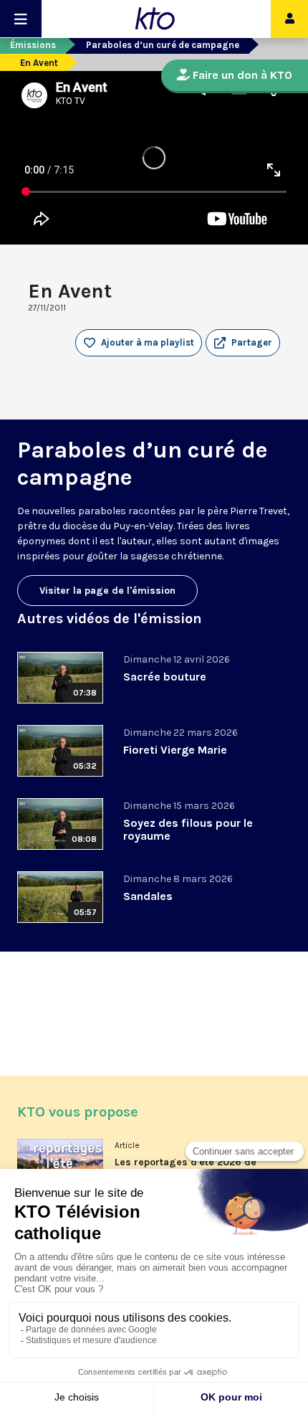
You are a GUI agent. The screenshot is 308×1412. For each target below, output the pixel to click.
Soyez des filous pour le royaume (188, 829)
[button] (243, 342)
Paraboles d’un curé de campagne (162, 44)
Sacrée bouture (164, 676)
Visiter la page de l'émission (107, 590)
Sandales (148, 896)
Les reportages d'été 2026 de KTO (185, 1167)
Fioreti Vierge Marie (175, 750)
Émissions (33, 44)
